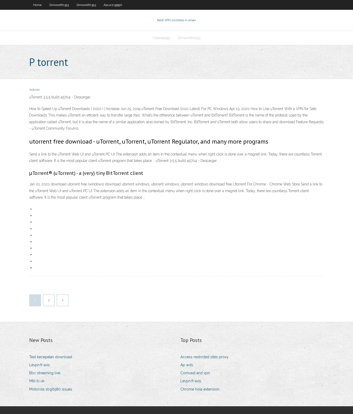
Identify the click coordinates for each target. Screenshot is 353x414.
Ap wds (186, 365)
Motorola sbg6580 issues (50, 389)
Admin (34, 90)
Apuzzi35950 (113, 5)
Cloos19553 (161, 38)
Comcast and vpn (195, 373)
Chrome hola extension (199, 389)
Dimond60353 (59, 5)
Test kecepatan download (50, 357)
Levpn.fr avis (39, 365)
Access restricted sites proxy (204, 357)
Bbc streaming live (44, 373)
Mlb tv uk (36, 381)
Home (37, 5)
